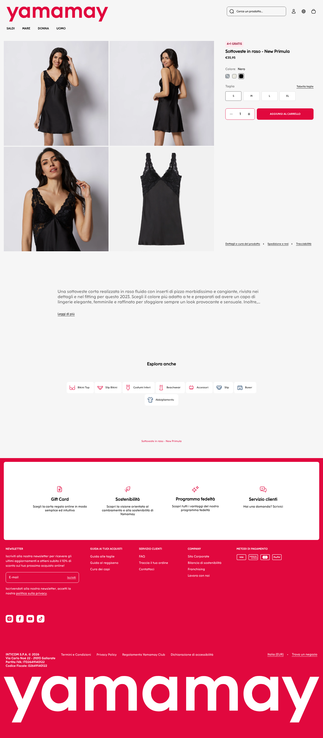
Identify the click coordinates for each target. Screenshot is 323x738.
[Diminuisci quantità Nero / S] (231, 114)
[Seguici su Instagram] (9, 619)
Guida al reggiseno (104, 563)
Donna (43, 28)
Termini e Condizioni (76, 655)
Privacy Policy (106, 655)
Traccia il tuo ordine (153, 563)
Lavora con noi (199, 576)
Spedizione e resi (278, 243)
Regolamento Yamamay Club (143, 655)
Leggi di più (66, 314)
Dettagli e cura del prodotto (242, 243)
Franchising (196, 569)
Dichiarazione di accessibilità (192, 655)
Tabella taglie (305, 86)
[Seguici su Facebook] (20, 619)
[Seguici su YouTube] (30, 619)
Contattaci (146, 569)
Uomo (61, 28)
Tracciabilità (303, 243)
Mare (26, 28)
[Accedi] (294, 11)
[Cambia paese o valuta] (303, 11)
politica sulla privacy (31, 593)
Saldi (11, 28)
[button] (56, 93)
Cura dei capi (100, 569)
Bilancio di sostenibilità (204, 563)
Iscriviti (71, 577)
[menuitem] (256, 11)
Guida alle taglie (102, 556)
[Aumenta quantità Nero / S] (249, 114)
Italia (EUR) (275, 654)
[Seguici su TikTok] (40, 619)
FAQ (142, 556)
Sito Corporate (198, 556)
